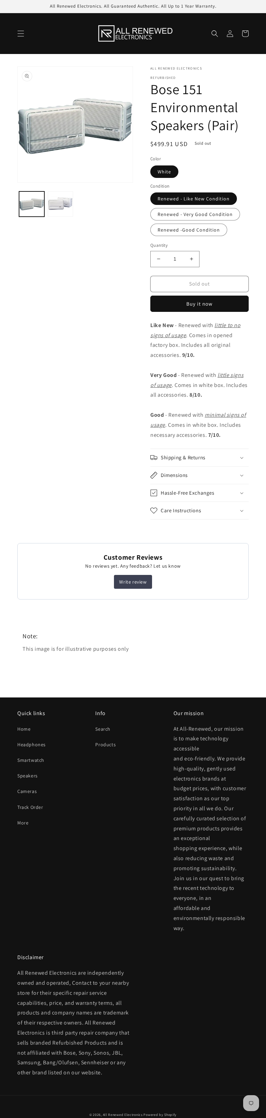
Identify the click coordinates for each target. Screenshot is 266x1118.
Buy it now (199, 303)
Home (23, 729)
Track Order (30, 807)
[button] (20, 33)
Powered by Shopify (160, 1114)
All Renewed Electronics (123, 1114)
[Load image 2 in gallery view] (60, 204)
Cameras (27, 791)
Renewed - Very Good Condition (195, 214)
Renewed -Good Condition (189, 230)
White (164, 172)
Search (102, 729)
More (22, 823)
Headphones (31, 744)
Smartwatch (30, 760)
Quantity (159, 245)
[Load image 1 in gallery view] (31, 204)
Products (105, 744)
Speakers (27, 776)
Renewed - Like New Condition (194, 199)
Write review (133, 582)
